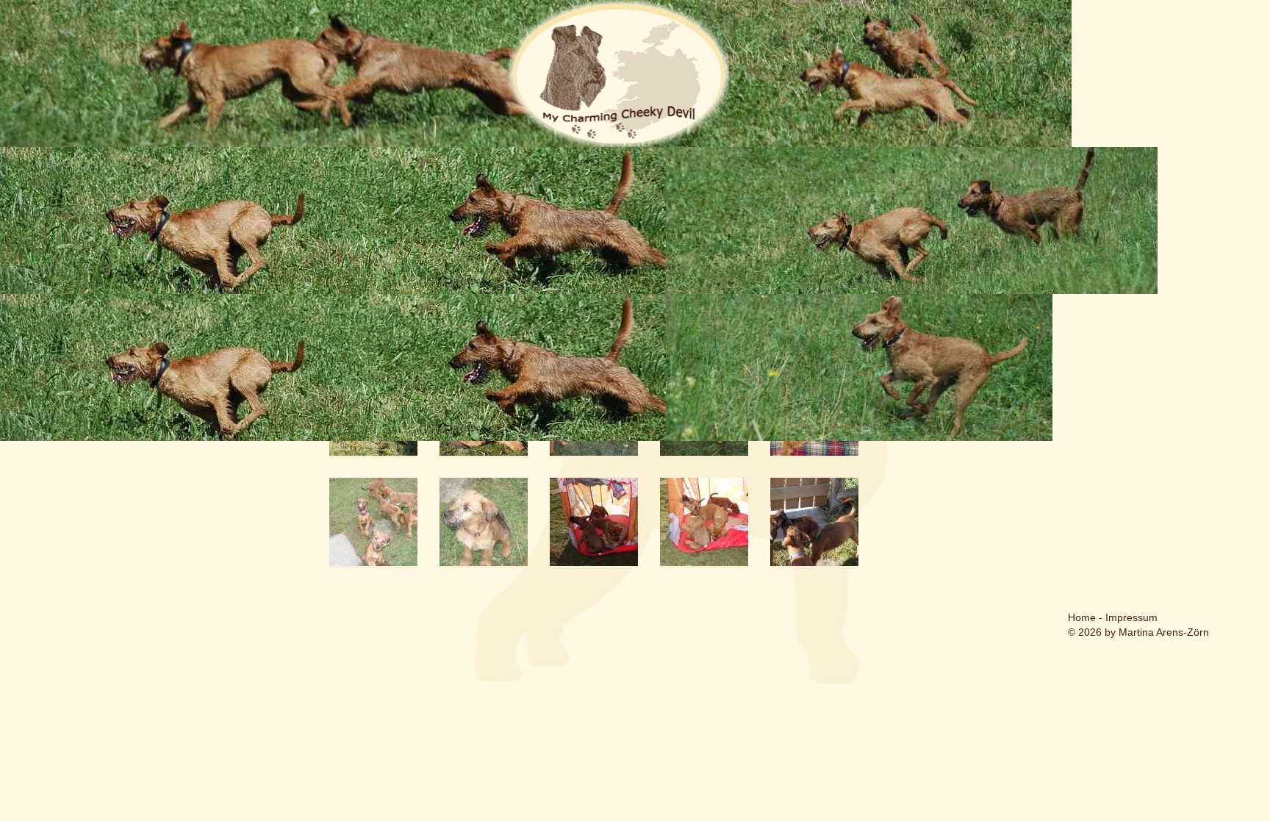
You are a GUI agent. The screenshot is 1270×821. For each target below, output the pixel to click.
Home (1082, 617)
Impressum (1131, 617)
